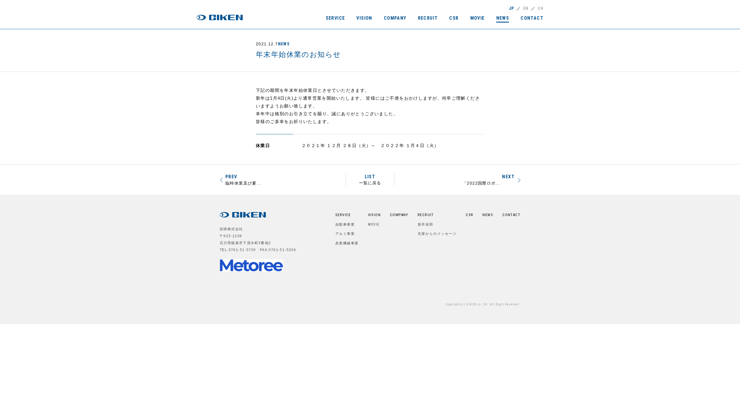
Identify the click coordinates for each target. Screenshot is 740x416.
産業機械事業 (346, 243)
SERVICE (343, 215)
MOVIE (374, 224)
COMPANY (399, 215)
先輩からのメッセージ (437, 234)
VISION (374, 215)
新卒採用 (425, 224)
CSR (469, 215)
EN (526, 8)
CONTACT (511, 215)
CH (540, 8)
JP (511, 8)
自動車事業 (345, 224)
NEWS (284, 44)
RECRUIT (426, 215)
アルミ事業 (345, 234)
